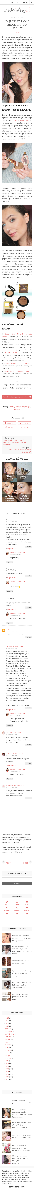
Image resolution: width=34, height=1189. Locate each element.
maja (7, 1047)
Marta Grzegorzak (17, 552)
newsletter (17, 910)
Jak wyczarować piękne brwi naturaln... (9, 497)
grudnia (8, 1029)
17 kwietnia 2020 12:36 (11, 755)
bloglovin (27, 910)
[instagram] (11, 2)
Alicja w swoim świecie (15, 646)
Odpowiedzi (11, 548)
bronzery (11, 407)
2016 (7, 1069)
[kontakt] (26, 2)
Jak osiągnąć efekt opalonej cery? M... (9, 477)
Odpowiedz (29, 546)
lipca (7, 1042)
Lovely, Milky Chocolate (21, 120)
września (8, 1037)
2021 (7, 1023)
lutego (7, 1055)
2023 (7, 1018)
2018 (7, 1063)
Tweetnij (26, 423)
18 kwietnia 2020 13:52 (15, 615)
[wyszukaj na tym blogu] (31, 2)
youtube (27, 904)
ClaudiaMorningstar (14, 753)
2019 (7, 1061)
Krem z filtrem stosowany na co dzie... (24, 497)
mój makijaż (26, 407)
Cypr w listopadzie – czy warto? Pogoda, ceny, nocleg (21, 973)
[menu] (3, 2)
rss (27, 916)
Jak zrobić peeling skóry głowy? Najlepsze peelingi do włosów (21, 1124)
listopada (8, 1031)
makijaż (17, 32)
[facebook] (14, 2)
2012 (7, 1079)
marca (7, 1053)
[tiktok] (20, 2)
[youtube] (23, 2)
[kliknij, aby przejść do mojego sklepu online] (17, 399)
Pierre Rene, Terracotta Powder (17, 371)
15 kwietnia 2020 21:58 (11, 521)
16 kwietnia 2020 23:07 (11, 648)
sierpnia (8, 1039)
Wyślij (26, 427)
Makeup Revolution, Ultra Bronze (17, 363)
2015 (7, 1072)
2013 (7, 1077)
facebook (6, 910)
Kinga (8, 630)
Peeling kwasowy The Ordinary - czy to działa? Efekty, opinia (21, 938)
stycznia (8, 1058)
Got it (23, 1187)
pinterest (17, 916)
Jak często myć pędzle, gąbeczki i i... (24, 478)
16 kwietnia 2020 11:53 (11, 570)
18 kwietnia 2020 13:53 (15, 554)
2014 (7, 1074)
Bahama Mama (11, 352)
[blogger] (17, 2)
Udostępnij (11, 423)
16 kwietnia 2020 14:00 (11, 632)
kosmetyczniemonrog (15, 785)
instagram (17, 904)
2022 (7, 1021)
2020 (7, 1026)
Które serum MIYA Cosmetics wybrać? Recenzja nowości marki (21, 1148)
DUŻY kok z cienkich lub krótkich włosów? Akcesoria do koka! (21, 985)
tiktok (6, 904)
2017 (7, 1066)
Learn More (14, 1187)
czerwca (8, 1045)
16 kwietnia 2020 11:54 (11, 600)
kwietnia (8, 1050)
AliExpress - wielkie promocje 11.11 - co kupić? (20, 996)
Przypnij (11, 427)
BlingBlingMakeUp (13, 732)
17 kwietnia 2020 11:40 (11, 734)
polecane (17, 409)
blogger (7, 916)
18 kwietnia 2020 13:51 (15, 715)
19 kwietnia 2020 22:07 (11, 787)
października (10, 1034)
